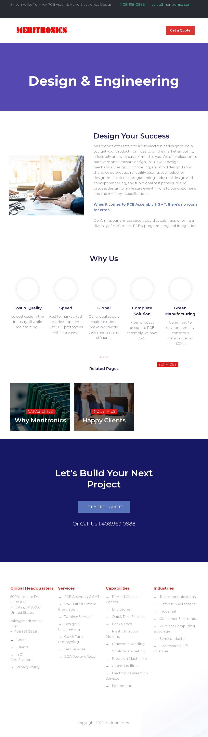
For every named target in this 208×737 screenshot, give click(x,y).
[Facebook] (190, 14)
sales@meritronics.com (172, 5)
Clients (22, 647)
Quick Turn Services (128, 617)
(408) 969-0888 (132, 5)
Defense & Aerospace (178, 604)
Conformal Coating (128, 651)
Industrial (168, 611)
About (21, 640)
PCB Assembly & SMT (81, 597)
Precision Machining (130, 659)
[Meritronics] (41, 30)
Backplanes (122, 624)
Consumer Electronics (178, 619)
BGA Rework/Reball (80, 657)
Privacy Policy (27, 667)
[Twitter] (195, 14)
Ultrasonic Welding (128, 644)
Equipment (121, 686)
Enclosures (121, 609)
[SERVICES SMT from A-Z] (168, 383)
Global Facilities (125, 666)
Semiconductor (173, 639)
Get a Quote (180, 30)
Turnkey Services (78, 617)
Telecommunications (178, 597)
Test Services (74, 649)
